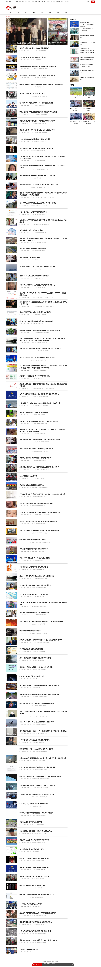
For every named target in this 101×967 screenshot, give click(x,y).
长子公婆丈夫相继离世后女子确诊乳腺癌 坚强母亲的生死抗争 (40, 512)
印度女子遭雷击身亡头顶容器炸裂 (31, 822)
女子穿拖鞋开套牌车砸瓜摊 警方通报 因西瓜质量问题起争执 (39, 394)
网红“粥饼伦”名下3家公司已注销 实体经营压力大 (36, 831)
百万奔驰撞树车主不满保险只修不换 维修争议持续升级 (37, 794)
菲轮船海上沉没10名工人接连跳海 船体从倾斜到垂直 (37, 722)
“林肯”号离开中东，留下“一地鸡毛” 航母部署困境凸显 (37, 266)
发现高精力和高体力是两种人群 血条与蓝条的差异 (36, 667)
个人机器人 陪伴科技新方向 (29, 949)
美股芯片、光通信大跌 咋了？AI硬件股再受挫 (35, 376)
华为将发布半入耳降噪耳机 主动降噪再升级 (34, 567)
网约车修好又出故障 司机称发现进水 (32, 485)
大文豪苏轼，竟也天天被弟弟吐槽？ (31, 230)
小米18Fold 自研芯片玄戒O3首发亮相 (32, 676)
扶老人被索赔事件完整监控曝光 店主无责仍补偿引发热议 (38, 940)
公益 (42, 1)
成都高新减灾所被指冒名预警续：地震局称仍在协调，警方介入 (40, 348)
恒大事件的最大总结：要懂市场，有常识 (33, 540)
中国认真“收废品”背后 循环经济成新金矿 (33, 57)
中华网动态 (66, 963)
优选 (45, 1)
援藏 (33, 1)
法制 (48, 1)
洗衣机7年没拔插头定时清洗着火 (30, 631)
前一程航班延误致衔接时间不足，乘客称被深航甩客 (37, 103)
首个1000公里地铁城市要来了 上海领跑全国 (34, 594)
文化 (29, 1)
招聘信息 (49, 963)
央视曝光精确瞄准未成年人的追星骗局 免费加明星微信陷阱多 (40, 330)
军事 (13, 1)
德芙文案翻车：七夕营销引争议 (30, 257)
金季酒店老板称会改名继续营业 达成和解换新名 (35, 458)
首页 (7, 1)
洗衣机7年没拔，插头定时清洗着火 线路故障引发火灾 (37, 130)
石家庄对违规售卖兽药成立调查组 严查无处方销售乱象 (37, 767)
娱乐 (20, 1)
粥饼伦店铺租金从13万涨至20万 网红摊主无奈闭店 (36, 148)
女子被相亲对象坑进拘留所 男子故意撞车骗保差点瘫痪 (37, 175)
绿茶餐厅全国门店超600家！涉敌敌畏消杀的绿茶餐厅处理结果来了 (41, 84)
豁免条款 (57, 963)
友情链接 (62, 963)
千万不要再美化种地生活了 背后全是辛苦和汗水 (35, 740)
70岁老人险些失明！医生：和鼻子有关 (32, 94)
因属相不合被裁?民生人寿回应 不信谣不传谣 (34, 840)
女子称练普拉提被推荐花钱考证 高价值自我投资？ (36, 585)
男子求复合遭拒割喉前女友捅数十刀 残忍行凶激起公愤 (37, 785)
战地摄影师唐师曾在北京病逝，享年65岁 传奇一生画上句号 (39, 185)
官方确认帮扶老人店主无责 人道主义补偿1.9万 (35, 876)
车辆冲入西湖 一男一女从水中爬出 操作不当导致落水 (37, 749)
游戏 (26, 1)
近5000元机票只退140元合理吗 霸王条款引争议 (35, 312)
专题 (42, 12)
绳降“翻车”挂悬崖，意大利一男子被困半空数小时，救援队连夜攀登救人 (43, 731)
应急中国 (58, 1)
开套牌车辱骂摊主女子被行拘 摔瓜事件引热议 (35, 867)
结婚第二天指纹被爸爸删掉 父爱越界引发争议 (35, 858)
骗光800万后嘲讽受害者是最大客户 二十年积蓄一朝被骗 (38, 203)
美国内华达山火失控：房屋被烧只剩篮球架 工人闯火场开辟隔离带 (41, 621)
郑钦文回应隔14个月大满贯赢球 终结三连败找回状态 (37, 703)
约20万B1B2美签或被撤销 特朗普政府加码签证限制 (36, 321)
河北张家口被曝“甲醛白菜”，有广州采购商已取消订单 (37, 121)
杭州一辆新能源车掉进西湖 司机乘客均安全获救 (35, 658)
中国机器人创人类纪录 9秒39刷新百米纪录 (34, 803)
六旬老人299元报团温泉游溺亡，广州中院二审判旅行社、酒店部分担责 (43, 758)
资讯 (10, 1)
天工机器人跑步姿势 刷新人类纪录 (31, 904)
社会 (26, 12)
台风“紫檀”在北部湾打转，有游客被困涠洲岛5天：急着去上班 (40, 403)
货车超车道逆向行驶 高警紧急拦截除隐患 (33, 248)
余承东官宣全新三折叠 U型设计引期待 (32, 885)
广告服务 (41, 963)
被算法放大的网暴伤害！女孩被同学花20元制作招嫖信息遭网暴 (40, 776)
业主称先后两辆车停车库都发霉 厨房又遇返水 (35, 612)
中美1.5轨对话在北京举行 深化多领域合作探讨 (35, 558)
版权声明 (53, 963)
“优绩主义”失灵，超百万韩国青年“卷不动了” (34, 276)
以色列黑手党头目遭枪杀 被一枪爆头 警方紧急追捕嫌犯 (38, 66)
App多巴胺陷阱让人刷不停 (28, 476)
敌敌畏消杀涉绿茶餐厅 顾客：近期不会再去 (34, 412)
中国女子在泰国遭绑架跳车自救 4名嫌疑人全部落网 (36, 813)
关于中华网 (36, 963)
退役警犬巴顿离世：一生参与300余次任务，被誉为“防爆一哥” (40, 685)
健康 (39, 1)
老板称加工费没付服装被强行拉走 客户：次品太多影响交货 (39, 421)
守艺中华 (53, 1)
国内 (10, 12)
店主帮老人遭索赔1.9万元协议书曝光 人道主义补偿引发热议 (39, 467)
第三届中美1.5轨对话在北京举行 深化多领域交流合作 (37, 357)
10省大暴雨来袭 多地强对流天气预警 (32, 849)
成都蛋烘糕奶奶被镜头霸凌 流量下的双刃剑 (34, 549)
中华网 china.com (11, 8)
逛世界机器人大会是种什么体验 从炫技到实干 (35, 48)
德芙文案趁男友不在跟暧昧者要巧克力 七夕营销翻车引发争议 (40, 439)
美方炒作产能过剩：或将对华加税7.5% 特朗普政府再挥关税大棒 (41, 640)
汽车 (23, 1)
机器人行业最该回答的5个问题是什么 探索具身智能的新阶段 (39, 530)
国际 (18, 12)
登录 (93, 1)
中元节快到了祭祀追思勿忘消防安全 (31, 649)
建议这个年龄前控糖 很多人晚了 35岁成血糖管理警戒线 (38, 913)
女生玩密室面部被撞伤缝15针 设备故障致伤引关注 (36, 503)
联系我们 (45, 963)
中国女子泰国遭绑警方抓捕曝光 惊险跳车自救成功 (36, 931)
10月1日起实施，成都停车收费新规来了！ (33, 212)
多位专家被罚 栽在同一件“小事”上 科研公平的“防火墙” (38, 75)
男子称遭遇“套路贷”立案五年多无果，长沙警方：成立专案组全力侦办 (42, 494)
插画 (36, 1)
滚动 (66, 12)
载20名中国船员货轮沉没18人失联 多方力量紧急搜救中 (38, 576)
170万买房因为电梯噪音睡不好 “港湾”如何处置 (35, 139)
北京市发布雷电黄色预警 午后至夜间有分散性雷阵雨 (37, 895)
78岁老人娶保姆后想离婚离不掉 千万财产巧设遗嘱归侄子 (38, 521)
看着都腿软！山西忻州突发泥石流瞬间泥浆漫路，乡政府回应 (39, 694)
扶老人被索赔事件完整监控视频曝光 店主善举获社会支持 (38, 112)
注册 (88, 1)
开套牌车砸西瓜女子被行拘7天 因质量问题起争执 (36, 922)
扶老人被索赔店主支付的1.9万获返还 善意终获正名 (36, 448)
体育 (34, 12)
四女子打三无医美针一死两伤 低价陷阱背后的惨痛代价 (37, 285)
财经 (17, 1)
